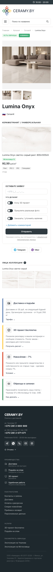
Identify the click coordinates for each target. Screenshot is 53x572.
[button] (6, 95)
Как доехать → (12, 397)
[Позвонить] (19, 443)
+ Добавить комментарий (18, 225)
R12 (18, 168)
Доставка (9, 499)
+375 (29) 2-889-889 (16, 426)
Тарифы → (10, 319)
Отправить (26, 231)
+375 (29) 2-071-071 (15, 433)
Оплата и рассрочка (14, 503)
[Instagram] (31, 443)
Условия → (10, 373)
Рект (5, 168)
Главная (5, 30)
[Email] (25, 443)
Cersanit (27, 30)
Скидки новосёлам (13, 506)
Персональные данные (15, 514)
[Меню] (5, 21)
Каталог (16, 30)
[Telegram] (7, 443)
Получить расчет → (15, 346)
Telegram (21, 250)
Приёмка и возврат (13, 510)
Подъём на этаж (12, 531)
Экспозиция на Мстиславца (17, 547)
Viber (37, 250)
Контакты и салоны (13, 496)
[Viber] (13, 443)
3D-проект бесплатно (14, 528)
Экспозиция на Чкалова (15, 543)
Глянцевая (26, 168)
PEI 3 (12, 168)
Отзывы (10, 450)
